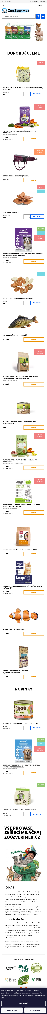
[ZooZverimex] (23, 10)
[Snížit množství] (29, 95)
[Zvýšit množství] (29, 93)
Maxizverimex (29, 959)
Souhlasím (35, 1010)
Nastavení (23, 1003)
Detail (33, 139)
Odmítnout (12, 1010)
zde (2, 998)
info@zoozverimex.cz (38, 2)
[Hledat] (34, 16)
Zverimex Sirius (18, 959)
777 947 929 (7, 2)
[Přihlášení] (38, 16)
